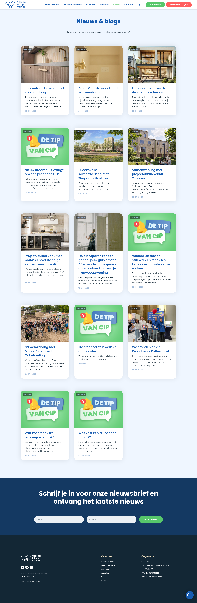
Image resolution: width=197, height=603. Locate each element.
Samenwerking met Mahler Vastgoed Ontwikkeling (40, 351)
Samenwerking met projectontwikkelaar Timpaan (147, 174)
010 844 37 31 (146, 562)
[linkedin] (31, 567)
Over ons (90, 5)
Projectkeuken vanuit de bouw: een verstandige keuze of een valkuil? (43, 260)
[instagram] (27, 567)
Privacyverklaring (27, 576)
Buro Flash (36, 581)
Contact (128, 5)
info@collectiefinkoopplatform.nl (155, 565)
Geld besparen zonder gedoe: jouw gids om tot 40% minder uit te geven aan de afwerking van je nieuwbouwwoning (97, 264)
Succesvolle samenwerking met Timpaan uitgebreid (93, 174)
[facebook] (139, 5)
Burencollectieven (73, 5)
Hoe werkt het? (52, 5)
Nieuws (116, 5)
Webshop (104, 5)
